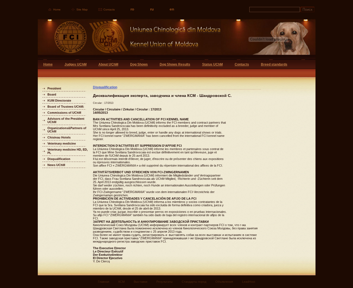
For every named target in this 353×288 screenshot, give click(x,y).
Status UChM (212, 64)
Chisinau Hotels (59, 137)
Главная (103, 281)
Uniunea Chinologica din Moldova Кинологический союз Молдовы (129, 39)
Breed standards (274, 64)
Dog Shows (139, 64)
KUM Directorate (59, 100)
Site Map (82, 9)
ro (132, 9)
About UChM (108, 64)
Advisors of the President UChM (65, 120)
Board (51, 94)
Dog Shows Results (175, 64)
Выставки (140, 281)
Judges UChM (76, 64)
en (172, 9)
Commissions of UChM (64, 112)
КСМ (121, 281)
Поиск (307, 9)
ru (152, 9)
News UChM (56, 165)
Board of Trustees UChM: (65, 106)
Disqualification (58, 159)
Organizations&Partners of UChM (66, 129)
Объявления (224, 281)
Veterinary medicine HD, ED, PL (67, 151)
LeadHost (248, 281)
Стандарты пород (194, 281)
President (54, 88)
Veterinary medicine (61, 143)
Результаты (164, 281)
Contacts (109, 9)
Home (57, 9)
